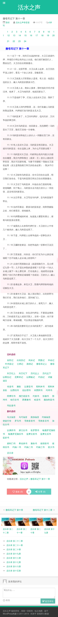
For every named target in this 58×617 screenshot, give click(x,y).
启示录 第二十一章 (14, 545)
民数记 (41, 360)
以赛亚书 (28, 386)
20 (53, 35)
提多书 (6, 437)
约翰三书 (40, 446)
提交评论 (48, 601)
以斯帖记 (30, 376)
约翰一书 (17, 446)
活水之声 (24, 478)
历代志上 (35, 373)
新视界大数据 (43, 613)
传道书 (10, 386)
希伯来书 (23, 443)
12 (8, 35)
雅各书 (34, 443)
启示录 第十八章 (13, 557)
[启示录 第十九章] (50, 521)
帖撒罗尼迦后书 (15, 433)
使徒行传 (7, 420)
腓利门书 (11, 443)
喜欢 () (19, 491)
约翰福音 (46, 416)
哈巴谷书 (14, 399)
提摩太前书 (31, 433)
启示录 (10, 452)
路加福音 (35, 416)
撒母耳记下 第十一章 (14, 18)
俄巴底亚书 (24, 395)
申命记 (51, 360)
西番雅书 (26, 399)
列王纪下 (23, 373)
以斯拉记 (7, 376)
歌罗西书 (35, 430)
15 (25, 35)
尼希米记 (18, 376)
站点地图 (39, 610)
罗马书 (18, 420)
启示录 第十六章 (13, 566)
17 (36, 35)
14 (19, 35)
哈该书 (37, 399)
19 (48, 35)
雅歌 (19, 386)
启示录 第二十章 (13, 549)
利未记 (32, 360)
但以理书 (26, 390)
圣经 (7, 22)
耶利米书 (40, 386)
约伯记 (41, 376)
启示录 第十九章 (13, 553)
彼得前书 (44, 443)
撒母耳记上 (41, 363)
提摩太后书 (45, 433)
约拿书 (36, 395)
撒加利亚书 (49, 399)
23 (19, 41)
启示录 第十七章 (13, 562)
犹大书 (51, 446)
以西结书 (14, 390)
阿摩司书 (11, 395)
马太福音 (11, 416)
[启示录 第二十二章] (8, 521)
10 (48, 31)
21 (8, 41)
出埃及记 (20, 360)
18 (42, 35)
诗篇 (50, 376)
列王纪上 (11, 373)
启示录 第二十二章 (14, 540)
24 (25, 41)
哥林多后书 (43, 420)
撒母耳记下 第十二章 (42, 509)
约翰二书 (28, 446)
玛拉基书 (11, 405)
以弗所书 (11, 430)
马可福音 (23, 416)
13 (14, 35)
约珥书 (49, 390)
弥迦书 (46, 395)
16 (31, 35)
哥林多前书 (29, 420)
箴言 (5, 380)
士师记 (19, 363)
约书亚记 (9, 363)
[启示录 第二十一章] (22, 521)
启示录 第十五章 (13, 570)
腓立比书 (23, 430)
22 (14, 41)
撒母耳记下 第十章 (14, 509)
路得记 (30, 363)
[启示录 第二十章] (36, 521)
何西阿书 (38, 390)
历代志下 (47, 373)
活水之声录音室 (23, 22)
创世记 (10, 360)
